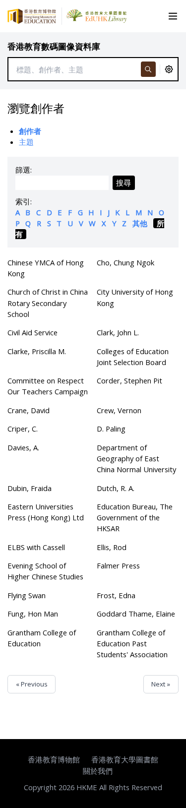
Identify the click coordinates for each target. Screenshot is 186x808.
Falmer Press (118, 565)
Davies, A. (23, 447)
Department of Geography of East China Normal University (136, 458)
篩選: (23, 170)
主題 (26, 142)
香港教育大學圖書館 (124, 759)
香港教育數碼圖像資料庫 (53, 46)
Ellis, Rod (111, 547)
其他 (139, 223)
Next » (160, 684)
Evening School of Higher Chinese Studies (45, 570)
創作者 (30, 131)
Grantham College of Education (41, 637)
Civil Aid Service (32, 332)
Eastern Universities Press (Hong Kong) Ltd (45, 511)
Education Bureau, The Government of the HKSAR (135, 517)
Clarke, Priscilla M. (36, 351)
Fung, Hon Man (32, 614)
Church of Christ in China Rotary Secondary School (47, 302)
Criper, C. (22, 429)
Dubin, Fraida (29, 488)
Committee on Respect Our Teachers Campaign (47, 385)
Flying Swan (26, 595)
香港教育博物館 (54, 759)
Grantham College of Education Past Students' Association (132, 643)
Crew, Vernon (119, 410)
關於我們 (98, 771)
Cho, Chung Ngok (125, 262)
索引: (23, 201)
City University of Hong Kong (135, 297)
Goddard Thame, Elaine (136, 614)
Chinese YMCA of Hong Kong (45, 267)
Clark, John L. (118, 332)
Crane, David (28, 410)
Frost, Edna (116, 595)
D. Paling (111, 429)
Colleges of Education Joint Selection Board (133, 356)
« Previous (32, 684)
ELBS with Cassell (36, 547)
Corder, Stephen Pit (129, 380)
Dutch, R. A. (115, 488)
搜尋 (123, 182)
